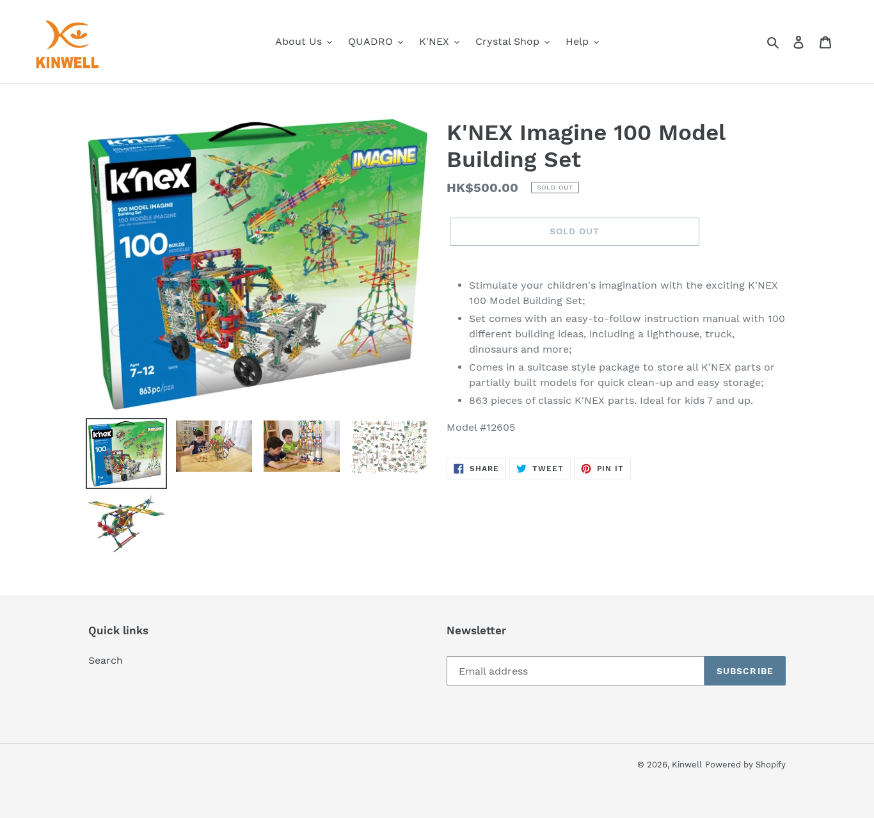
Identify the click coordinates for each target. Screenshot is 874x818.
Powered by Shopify (745, 764)
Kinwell (687, 764)
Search (105, 660)
